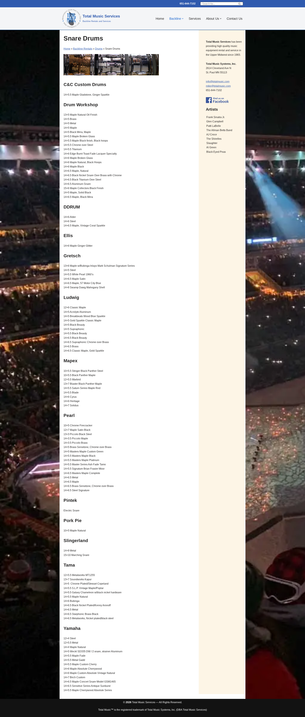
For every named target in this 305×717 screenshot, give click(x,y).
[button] (182, 18)
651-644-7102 (188, 3)
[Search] (239, 3)
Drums (98, 48)
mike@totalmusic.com (218, 86)
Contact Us (234, 18)
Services (195, 18)
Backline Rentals (82, 48)
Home (160, 18)
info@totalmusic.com (217, 81)
